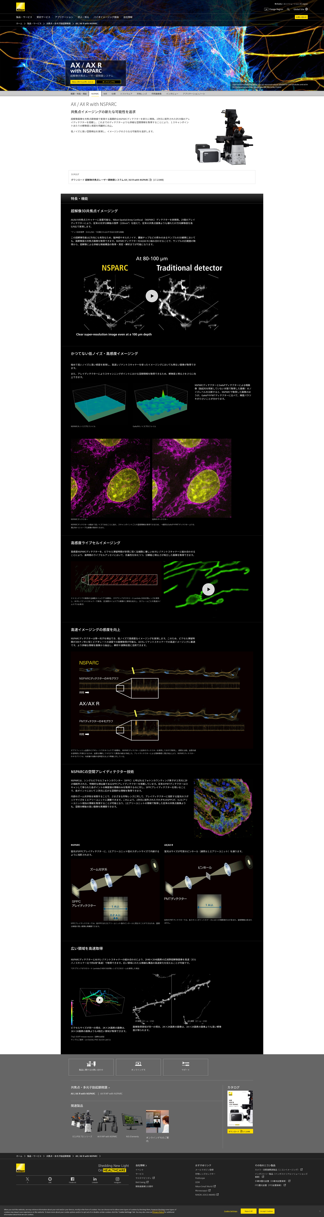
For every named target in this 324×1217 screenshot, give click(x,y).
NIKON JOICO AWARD (205, 1194)
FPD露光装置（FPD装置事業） (269, 1185)
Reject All (248, 1211)
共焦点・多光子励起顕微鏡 (58, 23)
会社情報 (127, 17)
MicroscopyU (201, 1190)
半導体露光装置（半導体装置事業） (271, 1181)
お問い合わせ (301, 17)
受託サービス (43, 17)
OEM (197, 1182)
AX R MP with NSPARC (111, 1093)
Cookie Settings (230, 1211)
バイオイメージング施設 (106, 17)
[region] (162, 1211)
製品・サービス (24, 17)
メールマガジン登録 (204, 1169)
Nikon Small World (204, 1186)
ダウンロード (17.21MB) (117, 179)
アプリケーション (64, 17)
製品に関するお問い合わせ (82, 82)
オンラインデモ (108, 82)
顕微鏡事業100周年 (144, 1186)
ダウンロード (239, 1131)
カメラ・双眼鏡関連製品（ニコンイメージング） (277, 1169)
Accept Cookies (266, 1211)
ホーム (19, 23)
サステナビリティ (144, 1177)
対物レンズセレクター (205, 1173)
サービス (140, 1173)
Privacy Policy (158, 1212)
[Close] (320, 1211)
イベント (140, 1169)
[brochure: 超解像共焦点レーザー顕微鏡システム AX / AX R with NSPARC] (240, 1125)
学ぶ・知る (83, 17)
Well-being (140, 1182)
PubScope (200, 1177)
